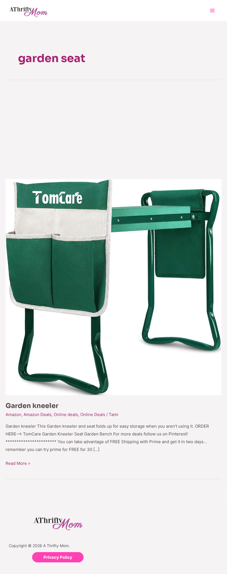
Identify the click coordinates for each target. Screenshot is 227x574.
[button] (58, 557)
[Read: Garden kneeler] (113, 286)
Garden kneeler (32, 406)
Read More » (18, 463)
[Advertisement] (113, 129)
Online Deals (92, 414)
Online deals (66, 414)
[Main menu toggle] (212, 11)
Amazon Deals (37, 414)
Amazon (13, 414)
